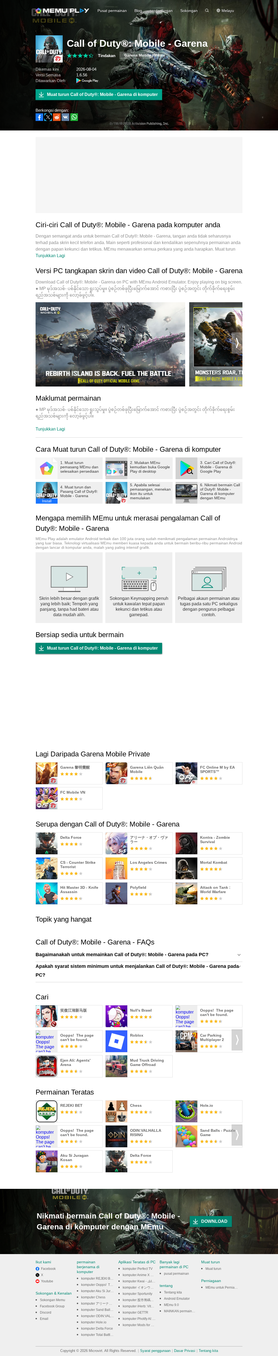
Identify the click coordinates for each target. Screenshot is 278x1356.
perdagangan (161, 10)
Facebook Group (52, 1306)
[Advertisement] (139, 175)
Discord (45, 1312)
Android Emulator (177, 1299)
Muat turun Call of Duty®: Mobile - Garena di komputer (102, 94)
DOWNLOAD (214, 1221)
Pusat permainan (112, 10)
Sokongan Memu (52, 1300)
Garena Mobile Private (144, 55)
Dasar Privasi (184, 1351)
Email (44, 1319)
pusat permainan (176, 1274)
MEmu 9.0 (171, 1305)
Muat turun (213, 1269)
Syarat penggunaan (155, 1351)
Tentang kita (173, 1292)
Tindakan (106, 55)
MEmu (62, 10)
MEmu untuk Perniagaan (224, 1287)
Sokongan (189, 10)
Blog (138, 10)
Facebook (48, 1269)
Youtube (47, 1281)
